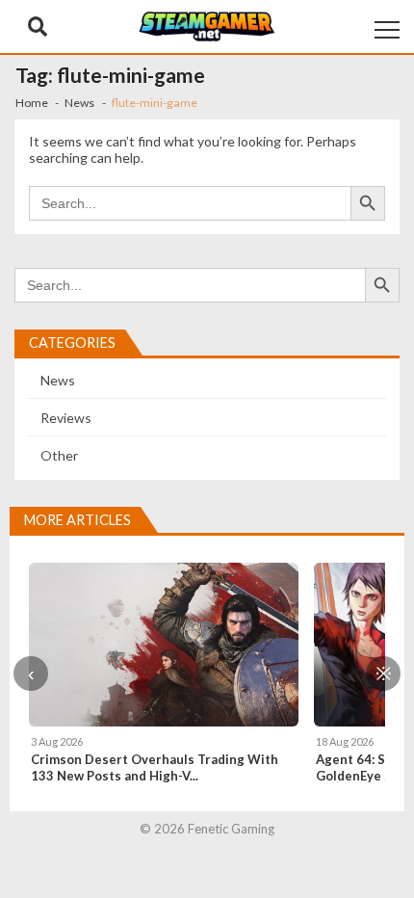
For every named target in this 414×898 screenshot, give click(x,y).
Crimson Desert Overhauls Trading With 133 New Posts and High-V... (154, 767)
